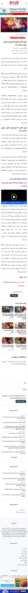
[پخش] (25, 203)
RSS (26, 562)
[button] (14, 197)
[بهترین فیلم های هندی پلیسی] (7, 325)
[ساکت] (5, 203)
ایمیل (24, 389)
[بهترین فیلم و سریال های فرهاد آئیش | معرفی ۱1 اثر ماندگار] (7, 309)
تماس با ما (24, 551)
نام (25, 383)
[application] (14, 197)
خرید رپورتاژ (24, 555)
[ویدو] (14, 3)
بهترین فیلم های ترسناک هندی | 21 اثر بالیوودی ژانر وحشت (21, 346)
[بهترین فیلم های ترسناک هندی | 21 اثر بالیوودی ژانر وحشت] (20, 340)
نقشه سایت (24, 553)
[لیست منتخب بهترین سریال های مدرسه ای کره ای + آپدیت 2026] (20, 325)
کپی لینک (14, 295)
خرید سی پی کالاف (20, 512)
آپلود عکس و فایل (22, 565)
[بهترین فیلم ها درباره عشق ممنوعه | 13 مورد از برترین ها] (7, 340)
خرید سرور (22, 510)
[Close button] (27, 588)
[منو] (26, 4)
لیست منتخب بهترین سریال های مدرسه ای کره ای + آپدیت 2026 (20, 332)
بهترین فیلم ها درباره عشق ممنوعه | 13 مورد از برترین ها (7, 346)
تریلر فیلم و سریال (14, 38)
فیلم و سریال (19, 34)
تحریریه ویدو (22, 48)
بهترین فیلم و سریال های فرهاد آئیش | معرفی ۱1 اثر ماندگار (7, 315)
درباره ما (25, 549)
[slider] (15, 202)
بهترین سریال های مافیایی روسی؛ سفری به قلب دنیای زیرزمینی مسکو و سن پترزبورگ (20, 316)
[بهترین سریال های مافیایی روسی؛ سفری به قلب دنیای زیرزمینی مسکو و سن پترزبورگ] (20, 309)
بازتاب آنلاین (24, 560)
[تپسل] (0, 588)
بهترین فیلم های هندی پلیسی (8, 331)
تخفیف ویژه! (7, 585)
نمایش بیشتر (14, 457)
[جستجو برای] (2, 4)
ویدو (24, 34)
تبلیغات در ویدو (23, 558)
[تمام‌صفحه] (3, 203)
